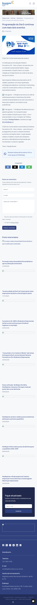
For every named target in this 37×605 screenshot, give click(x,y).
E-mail (6, 195)
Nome (6, 189)
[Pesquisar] (30, 3)
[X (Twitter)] (15, 167)
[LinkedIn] (22, 167)
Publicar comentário (9, 228)
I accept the (11, 222)
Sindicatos (20, 18)
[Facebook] (8, 167)
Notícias (13, 18)
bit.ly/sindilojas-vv (8, 122)
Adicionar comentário (11, 201)
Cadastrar (18, 511)
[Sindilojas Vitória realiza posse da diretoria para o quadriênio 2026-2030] (18, 434)
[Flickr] (20, 545)
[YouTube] (14, 545)
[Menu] (34, 3)
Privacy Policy (15, 222)
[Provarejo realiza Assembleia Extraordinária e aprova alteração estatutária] (18, 249)
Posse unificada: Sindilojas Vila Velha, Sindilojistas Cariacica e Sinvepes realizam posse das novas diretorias (16, 387)
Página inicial (5, 18)
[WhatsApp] (29, 167)
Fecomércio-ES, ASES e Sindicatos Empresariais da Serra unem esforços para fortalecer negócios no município (18, 323)
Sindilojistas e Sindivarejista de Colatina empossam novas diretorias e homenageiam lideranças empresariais (17, 479)
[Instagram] (10, 545)
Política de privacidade (24, 599)
